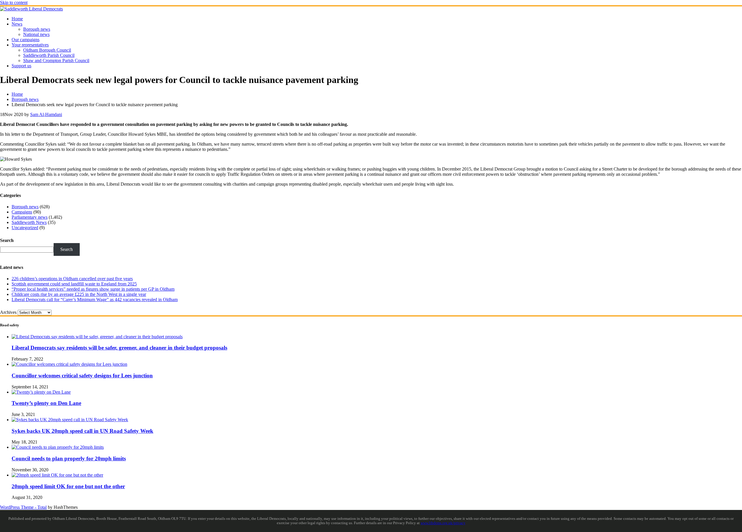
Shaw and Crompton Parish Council (56, 60)
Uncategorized (25, 227)
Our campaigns (25, 39)
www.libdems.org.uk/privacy (443, 523)
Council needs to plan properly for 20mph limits (69, 458)
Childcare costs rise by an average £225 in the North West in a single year (79, 294)
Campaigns (22, 211)
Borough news (36, 29)
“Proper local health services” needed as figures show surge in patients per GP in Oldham (93, 289)
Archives (8, 312)
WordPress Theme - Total (23, 507)
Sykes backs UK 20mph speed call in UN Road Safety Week (82, 431)
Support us (21, 65)
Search (7, 240)
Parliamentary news (30, 217)
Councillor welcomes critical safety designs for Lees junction (82, 375)
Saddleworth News (29, 222)
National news (36, 34)
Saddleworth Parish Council (48, 55)
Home (17, 18)
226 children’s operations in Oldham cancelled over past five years (72, 278)
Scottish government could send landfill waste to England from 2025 (74, 283)
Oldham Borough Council (47, 50)
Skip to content (14, 2)
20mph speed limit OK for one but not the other (68, 486)
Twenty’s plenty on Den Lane (46, 403)
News (17, 23)
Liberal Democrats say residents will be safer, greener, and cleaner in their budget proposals (119, 348)
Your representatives (30, 44)
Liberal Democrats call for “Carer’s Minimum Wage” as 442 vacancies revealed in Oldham (95, 299)
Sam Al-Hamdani (46, 114)
